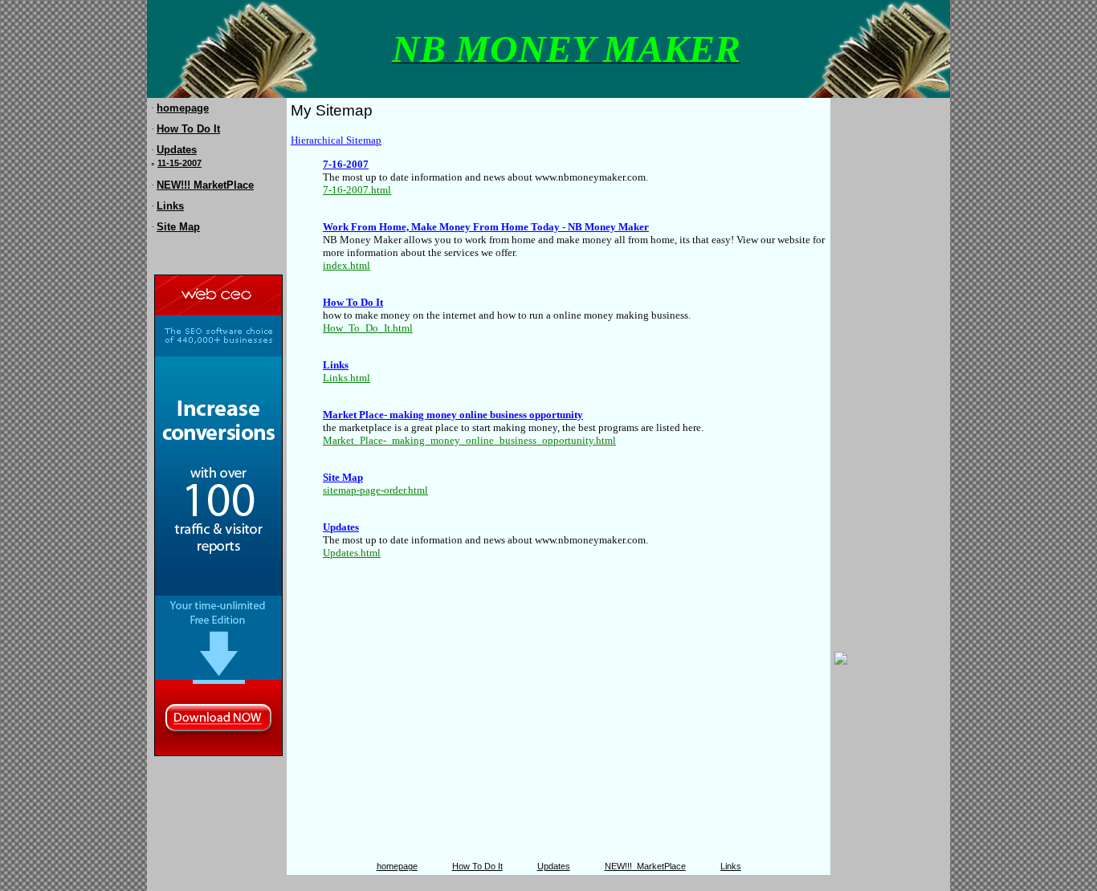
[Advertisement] (882, 343)
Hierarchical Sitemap (336, 140)
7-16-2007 (346, 164)
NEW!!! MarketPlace (205, 185)
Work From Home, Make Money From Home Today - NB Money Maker (486, 227)
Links (170, 206)
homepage (183, 108)
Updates (177, 150)
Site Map (178, 227)
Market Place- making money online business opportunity (453, 415)
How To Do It (188, 129)
